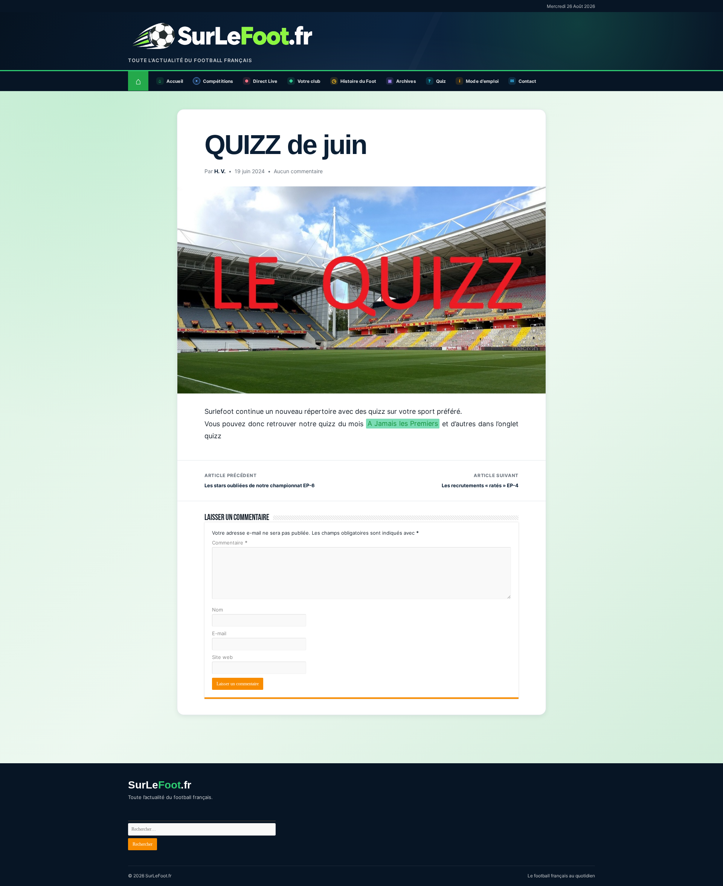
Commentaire (229, 543)
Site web (222, 657)
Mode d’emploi (482, 81)
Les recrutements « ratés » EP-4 (480, 480)
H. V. (220, 171)
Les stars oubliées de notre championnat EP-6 (259, 480)
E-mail (219, 633)
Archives (406, 81)
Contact (528, 81)
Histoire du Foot (358, 81)
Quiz (441, 81)
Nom (217, 610)
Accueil (174, 81)
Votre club (308, 81)
